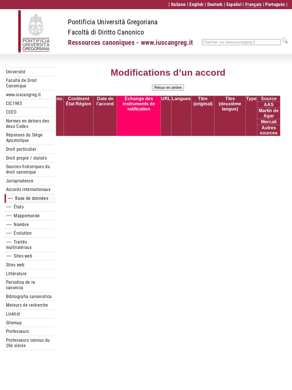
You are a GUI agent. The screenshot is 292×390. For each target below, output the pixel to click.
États (15, 207)
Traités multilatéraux (19, 244)
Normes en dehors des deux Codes (27, 123)
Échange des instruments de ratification (139, 103)
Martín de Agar (269, 113)
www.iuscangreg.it (23, 94)
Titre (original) (202, 101)
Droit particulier (21, 149)
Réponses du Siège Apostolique (24, 137)
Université (15, 72)
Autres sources (268, 130)
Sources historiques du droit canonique (28, 169)
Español (234, 4)
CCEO (11, 112)
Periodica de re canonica (20, 285)
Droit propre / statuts (26, 158)
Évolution (19, 233)
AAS (269, 104)
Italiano (178, 4)
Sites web (19, 256)
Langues (181, 98)
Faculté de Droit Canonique (21, 83)
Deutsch (215, 4)
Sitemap (14, 322)
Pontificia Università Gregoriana (113, 22)
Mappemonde (23, 215)
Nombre (17, 224)
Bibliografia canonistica (29, 296)
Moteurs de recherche (27, 305)
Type (251, 98)
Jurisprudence (19, 181)
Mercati (269, 121)
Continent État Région (78, 101)
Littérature (16, 273)
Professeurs (17, 331)
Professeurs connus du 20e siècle (28, 342)
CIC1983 (14, 103)
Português (275, 4)
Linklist (13, 314)
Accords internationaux (28, 189)
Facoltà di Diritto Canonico (106, 32)
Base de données (27, 198)
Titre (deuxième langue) (230, 103)
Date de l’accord (105, 101)
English (196, 4)
